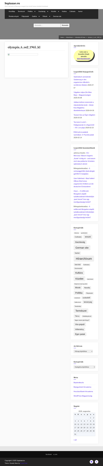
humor (80, 11)
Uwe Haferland (79, 178)
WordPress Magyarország (83, 396)
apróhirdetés (84, 233)
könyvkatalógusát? (83, 59)
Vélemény (79, 329)
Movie (77, 287)
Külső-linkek (90, 279)
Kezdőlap (12, 11)
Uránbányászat (86, 316)
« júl (75, 440)
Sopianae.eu (12, 3)
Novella (87, 288)
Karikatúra (86, 264)
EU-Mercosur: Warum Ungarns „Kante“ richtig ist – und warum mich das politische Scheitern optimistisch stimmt (84, 158)
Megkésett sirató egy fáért (80, 284)
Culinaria (72, 11)
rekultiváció (77, 297)
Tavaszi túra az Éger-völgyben (84, 115)
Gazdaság (41, 11)
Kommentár (78, 268)
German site (57, 16)
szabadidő (86, 298)
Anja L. (76, 191)
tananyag (88, 302)
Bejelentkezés (79, 382)
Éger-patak (80, 334)
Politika (30, 11)
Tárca (77, 316)
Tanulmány (78, 306)
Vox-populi (79, 324)
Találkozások (77, 302)
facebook (49, 454)
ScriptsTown (23, 463)
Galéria (34, 16)
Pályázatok (25, 16)
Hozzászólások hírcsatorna (83, 391)
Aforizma (76, 233)
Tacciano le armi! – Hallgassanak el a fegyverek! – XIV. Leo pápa (84, 124)
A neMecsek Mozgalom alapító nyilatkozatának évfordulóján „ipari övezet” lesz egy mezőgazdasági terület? (84, 196)
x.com (55, 454)
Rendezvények (14, 16)
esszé (88, 237)
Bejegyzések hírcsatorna (82, 387)
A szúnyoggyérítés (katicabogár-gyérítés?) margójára (84, 171)
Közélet (53, 11)
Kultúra (64, 11)
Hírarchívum (84, 258)
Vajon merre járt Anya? (82, 320)
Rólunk (45, 16)
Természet (21, 11)
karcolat (77, 264)
